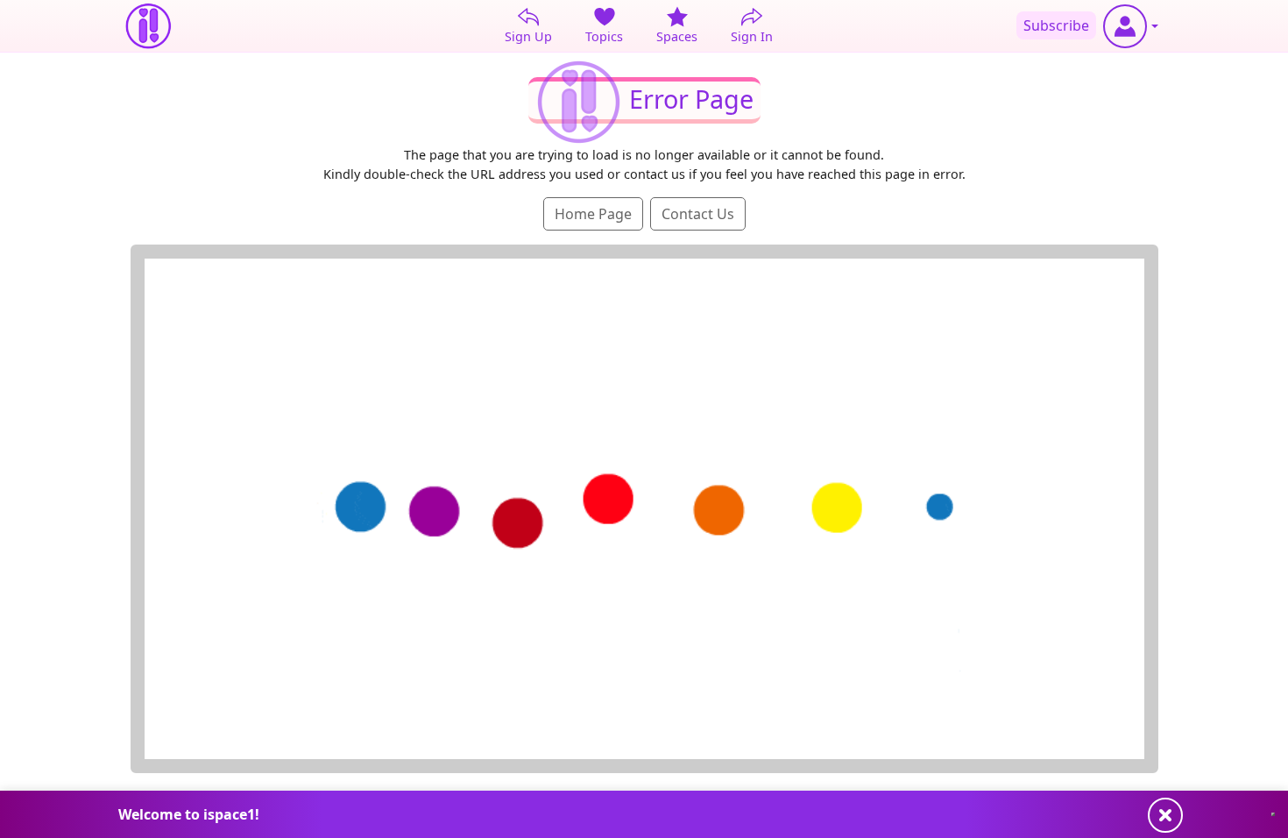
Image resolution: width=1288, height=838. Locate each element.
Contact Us (698, 214)
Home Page (593, 214)
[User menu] (1130, 26)
